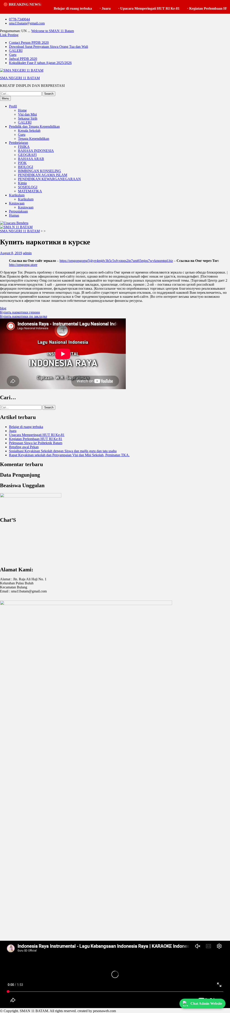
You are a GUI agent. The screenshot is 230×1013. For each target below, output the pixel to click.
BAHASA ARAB (31, 159)
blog (3, 308)
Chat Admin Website (206, 1003)
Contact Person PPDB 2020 (29, 42)
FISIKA (24, 147)
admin (27, 253)
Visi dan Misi (27, 114)
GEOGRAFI (27, 155)
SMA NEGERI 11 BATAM (20, 78)
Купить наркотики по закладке (23, 316)
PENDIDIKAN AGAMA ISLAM (42, 175)
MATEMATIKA (30, 191)
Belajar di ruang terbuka (60, 8)
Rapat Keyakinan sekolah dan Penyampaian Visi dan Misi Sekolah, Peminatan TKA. (69, 455)
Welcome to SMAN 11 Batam (52, 31)
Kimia (22, 183)
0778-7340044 (19, 19)
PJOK (22, 163)
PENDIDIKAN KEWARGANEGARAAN (49, 179)
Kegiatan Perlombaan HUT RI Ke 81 (35, 439)
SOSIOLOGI (27, 187)
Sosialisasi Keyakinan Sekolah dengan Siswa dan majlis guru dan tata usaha (63, 451)
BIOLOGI (25, 167)
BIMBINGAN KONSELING (39, 171)
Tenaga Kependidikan (33, 138)
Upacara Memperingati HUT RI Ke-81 (137, 8)
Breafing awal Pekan (24, 447)
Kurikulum (16, 195)
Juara (93, 8)
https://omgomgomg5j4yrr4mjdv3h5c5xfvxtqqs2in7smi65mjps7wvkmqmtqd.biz (116, 261)
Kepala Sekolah (29, 130)
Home (22, 110)
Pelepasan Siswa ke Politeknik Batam (35, 443)
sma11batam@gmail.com (27, 23)
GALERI (15, 51)
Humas (14, 215)
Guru (12, 55)
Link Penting (9, 35)
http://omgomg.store (23, 265)
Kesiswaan (16, 203)
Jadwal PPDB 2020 (23, 59)
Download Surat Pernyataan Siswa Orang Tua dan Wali (48, 46)
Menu (5, 98)
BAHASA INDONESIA (36, 151)
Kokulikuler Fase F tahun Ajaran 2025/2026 (40, 63)
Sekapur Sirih (27, 118)
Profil (13, 106)
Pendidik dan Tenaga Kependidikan (34, 126)
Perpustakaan (18, 211)
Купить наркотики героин (20, 312)
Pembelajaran (18, 143)
